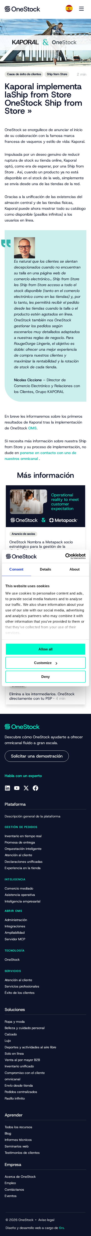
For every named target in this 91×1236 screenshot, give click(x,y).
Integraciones (15, 926)
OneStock (12, 959)
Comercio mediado (19, 888)
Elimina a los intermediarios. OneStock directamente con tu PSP (41, 696)
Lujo (8, 1040)
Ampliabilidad (14, 932)
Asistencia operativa (20, 895)
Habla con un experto (23, 775)
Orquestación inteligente (23, 849)
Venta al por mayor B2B (22, 1060)
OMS (32, 428)
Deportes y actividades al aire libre (30, 1047)
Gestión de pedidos (21, 827)
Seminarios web (16, 1146)
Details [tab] (45, 569)
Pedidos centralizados (21, 1092)
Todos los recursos (18, 1127)
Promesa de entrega (20, 842)
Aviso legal (46, 1220)
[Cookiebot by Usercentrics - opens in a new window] (65, 556)
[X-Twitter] (26, 788)
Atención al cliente (18, 855)
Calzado (11, 1034)
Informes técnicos (18, 1140)
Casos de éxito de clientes (24, 74)
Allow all (45, 649)
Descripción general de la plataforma (32, 816)
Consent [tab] (16, 569)
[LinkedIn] (7, 788)
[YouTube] (17, 788)
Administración (16, 920)
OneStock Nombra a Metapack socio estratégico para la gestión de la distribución (41, 546)
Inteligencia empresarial (22, 901)
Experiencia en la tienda (23, 868)
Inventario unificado (19, 1066)
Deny (45, 677)
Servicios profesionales (22, 986)
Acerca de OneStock (20, 1176)
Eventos (11, 1196)
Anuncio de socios (23, 534)
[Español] (69, 8)
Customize (43, 663)
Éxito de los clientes (20, 993)
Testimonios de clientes (22, 1152)
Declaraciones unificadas (23, 861)
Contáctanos (14, 1189)
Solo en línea (14, 1053)
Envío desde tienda (19, 1085)
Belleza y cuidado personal (25, 1028)
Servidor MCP (15, 939)
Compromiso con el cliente (25, 1073)
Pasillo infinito (15, 1098)
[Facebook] (35, 788)
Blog (8, 1133)
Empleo (10, 1183)
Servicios (13, 971)
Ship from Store (57, 74)
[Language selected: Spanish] (69, 8)
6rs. (62, 1228)
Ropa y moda (15, 1021)
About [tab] (75, 569)
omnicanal (12, 1079)
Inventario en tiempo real (23, 836)
